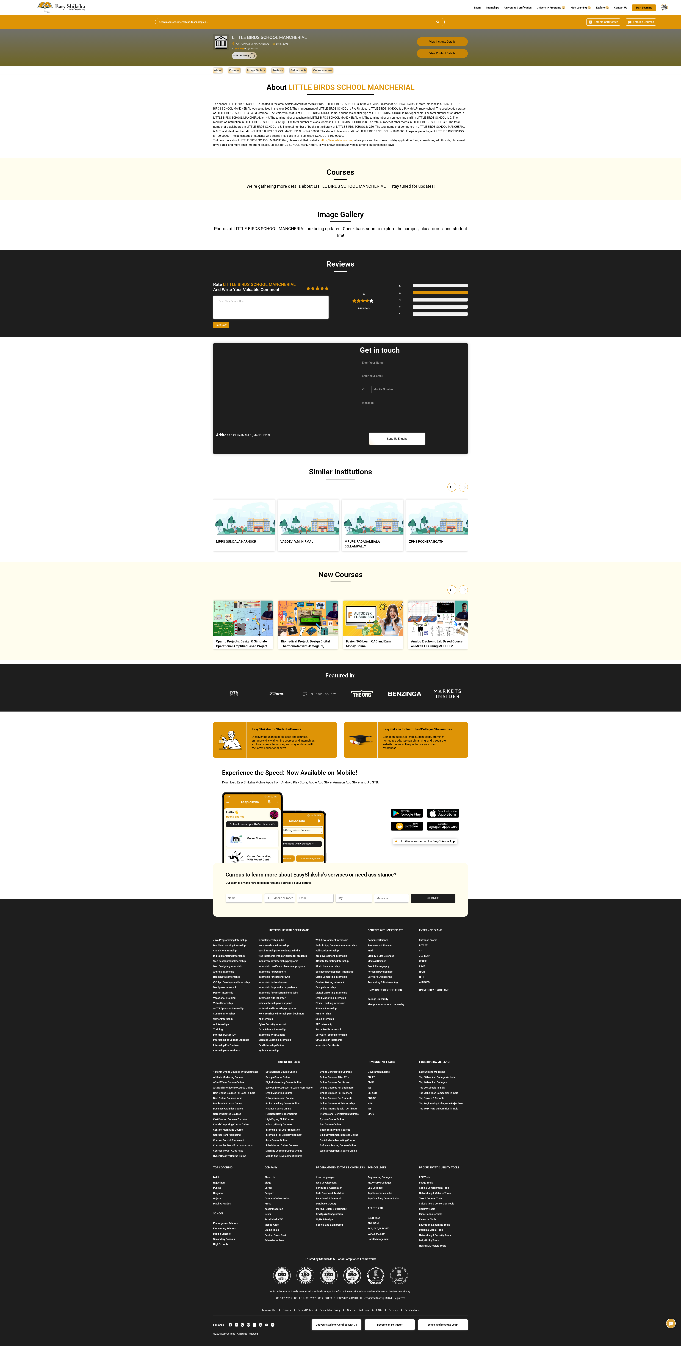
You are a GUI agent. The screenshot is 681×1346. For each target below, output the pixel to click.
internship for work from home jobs (278, 992)
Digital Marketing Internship (229, 955)
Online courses (322, 70)
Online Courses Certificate (335, 1082)
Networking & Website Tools (435, 1193)
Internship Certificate (327, 1045)
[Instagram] (254, 1325)
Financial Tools (427, 1219)
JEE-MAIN (424, 955)
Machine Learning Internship (229, 945)
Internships (492, 7)
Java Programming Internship (230, 940)
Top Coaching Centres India (383, 1198)
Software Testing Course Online (338, 1145)
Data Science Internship (272, 1029)
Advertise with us (274, 1240)
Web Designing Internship (227, 966)
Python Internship (223, 992)
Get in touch (298, 70)
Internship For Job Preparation (282, 1129)
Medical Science (377, 961)
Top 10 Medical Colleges (433, 1082)
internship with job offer (272, 998)
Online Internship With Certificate (339, 1108)
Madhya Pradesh (222, 1203)
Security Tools (427, 1208)
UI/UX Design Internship (328, 1039)
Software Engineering (380, 976)
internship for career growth (274, 976)
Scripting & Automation (329, 1187)
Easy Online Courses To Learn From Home (289, 1087)
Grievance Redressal (358, 1310)
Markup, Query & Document (331, 1208)
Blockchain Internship (327, 966)
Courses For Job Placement (228, 1140)
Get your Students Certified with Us (336, 1324)
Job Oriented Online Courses (281, 1145)
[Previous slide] (451, 589)
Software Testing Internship (331, 1034)
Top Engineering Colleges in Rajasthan (441, 1103)
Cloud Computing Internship (331, 976)
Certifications (412, 1310)
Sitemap (393, 1310)
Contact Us (620, 7)
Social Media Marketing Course (337, 1140)
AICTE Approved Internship (228, 1008)
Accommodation (274, 1208)
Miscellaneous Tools (430, 1214)
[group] (243, 626)
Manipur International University (386, 1004)
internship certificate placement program (282, 966)
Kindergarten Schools (225, 1223)
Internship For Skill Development (283, 1134)
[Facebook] (230, 1325)
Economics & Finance (380, 945)
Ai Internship (266, 1018)
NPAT (422, 971)
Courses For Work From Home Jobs (233, 1145)
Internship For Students (226, 1050)
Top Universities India (380, 1193)
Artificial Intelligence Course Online (233, 1087)
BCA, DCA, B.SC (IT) (378, 1228)
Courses (234, 70)
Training (218, 1029)
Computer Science (378, 940)
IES (369, 1087)
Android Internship (223, 971)
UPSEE (423, 961)
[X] (236, 1325)
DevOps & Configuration (329, 1214)
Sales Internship (324, 1018)
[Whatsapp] (242, 1325)
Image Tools (426, 1182)
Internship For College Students (231, 1039)
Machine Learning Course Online (283, 1150)
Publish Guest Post (275, 1235)
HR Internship (323, 1013)
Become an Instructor (389, 1324)
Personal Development (380, 971)
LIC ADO (372, 1093)
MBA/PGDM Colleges (379, 1182)
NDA (370, 1103)
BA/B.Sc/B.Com (376, 1233)
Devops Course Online (277, 1077)
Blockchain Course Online (227, 1103)
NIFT (422, 976)
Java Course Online (276, 1140)
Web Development (326, 1182)
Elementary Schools (224, 1228)
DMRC (371, 1082)
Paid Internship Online (271, 1045)
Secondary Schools (224, 1239)
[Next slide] (463, 589)
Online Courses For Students (336, 1098)
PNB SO (372, 1098)
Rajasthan (219, 1182)
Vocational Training (224, 998)
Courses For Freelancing (227, 1134)
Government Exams (379, 1071)
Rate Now (221, 325)
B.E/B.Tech (374, 1218)
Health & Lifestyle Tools (432, 1245)
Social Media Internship (328, 1029)
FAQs (379, 1310)
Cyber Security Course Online (229, 1156)
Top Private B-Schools (431, 1098)
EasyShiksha (228, 1333)
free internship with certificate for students (283, 955)
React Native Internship (226, 976)
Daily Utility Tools (429, 1240)
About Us (270, 1177)
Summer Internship (224, 1013)
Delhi (216, 1177)
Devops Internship (325, 987)
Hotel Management (378, 1239)
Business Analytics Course (228, 1108)
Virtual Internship (223, 1003)
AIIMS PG (424, 982)
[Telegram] (272, 1325)
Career (268, 1187)
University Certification (517, 7)
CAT (421, 950)
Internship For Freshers (226, 1045)
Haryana (218, 1193)
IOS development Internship (331, 955)
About (218, 70)
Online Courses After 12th (334, 1077)
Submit (433, 898)
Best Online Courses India (227, 1098)
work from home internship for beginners (281, 1013)
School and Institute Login (443, 1324)
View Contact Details (442, 53)
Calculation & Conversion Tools (436, 1203)
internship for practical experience (278, 987)
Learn (477, 7)
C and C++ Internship (225, 950)
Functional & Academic (329, 1198)
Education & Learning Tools (434, 1224)
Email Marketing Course (278, 1093)
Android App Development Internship (336, 945)
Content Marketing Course (228, 1129)
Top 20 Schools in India (432, 1087)
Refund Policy (305, 1310)
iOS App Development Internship (231, 982)
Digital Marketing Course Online (283, 1082)
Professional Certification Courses (339, 1113)
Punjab (217, 1187)
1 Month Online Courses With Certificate (235, 1071)
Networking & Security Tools (435, 1235)
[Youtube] (266, 1325)
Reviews (277, 70)
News (268, 1214)
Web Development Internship (229, 961)
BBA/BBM (373, 1223)
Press (268, 1203)
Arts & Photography (378, 966)
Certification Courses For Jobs (230, 1119)
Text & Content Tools (430, 1198)
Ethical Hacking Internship (330, 1003)
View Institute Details (442, 41)
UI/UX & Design (324, 1219)
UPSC (371, 1113)
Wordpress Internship (225, 987)
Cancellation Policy (330, 1310)
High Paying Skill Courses (279, 1119)
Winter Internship (223, 1018)
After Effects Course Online (228, 1082)
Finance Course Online (278, 1108)
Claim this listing (241, 55)
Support (269, 1193)
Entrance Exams (428, 940)
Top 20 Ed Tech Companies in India (438, 1093)
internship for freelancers (273, 982)
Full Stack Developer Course (281, 1113)
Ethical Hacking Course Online (282, 1103)
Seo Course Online (330, 1124)
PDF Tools (424, 1177)
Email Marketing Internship (330, 998)
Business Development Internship (334, 971)
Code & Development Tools (434, 1187)
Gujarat (217, 1198)
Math (370, 950)
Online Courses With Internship (337, 1103)
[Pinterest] (248, 1325)
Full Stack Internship (327, 950)
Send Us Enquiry (397, 438)
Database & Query (326, 1203)
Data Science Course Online (281, 1071)
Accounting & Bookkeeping (383, 982)
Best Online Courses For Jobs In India (234, 1093)
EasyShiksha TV (274, 1219)
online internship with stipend (275, 1003)
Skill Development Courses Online (339, 1134)
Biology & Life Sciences (381, 955)
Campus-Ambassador (277, 1198)
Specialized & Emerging (329, 1224)
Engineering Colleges (380, 1177)
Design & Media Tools (431, 1229)
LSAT (422, 966)
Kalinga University (378, 999)
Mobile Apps (272, 1224)
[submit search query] (438, 22)
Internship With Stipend (272, 1034)
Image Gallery (256, 70)
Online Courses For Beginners (336, 1087)
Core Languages (325, 1177)
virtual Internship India (271, 940)
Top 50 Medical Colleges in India (437, 1077)
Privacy (287, 1310)
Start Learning (644, 7)
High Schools (220, 1244)
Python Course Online (332, 1119)
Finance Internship (326, 1008)
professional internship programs (277, 1008)
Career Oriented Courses (227, 1113)
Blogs (268, 1182)
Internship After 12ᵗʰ (224, 1034)
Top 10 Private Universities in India (438, 1108)
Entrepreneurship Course (279, 1098)
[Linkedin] (260, 1325)
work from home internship (274, 945)
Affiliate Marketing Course (228, 1077)
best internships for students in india (279, 950)
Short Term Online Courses (335, 1129)
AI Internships (221, 1024)
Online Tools (272, 1229)
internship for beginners (272, 971)
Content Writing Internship (330, 982)
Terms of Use (269, 1310)
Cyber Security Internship (273, 1024)
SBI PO (371, 1077)
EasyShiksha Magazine (432, 1071)
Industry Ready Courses (278, 1124)
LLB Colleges (375, 1187)
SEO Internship (323, 1024)
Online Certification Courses (336, 1071)
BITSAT (423, 945)
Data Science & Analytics (330, 1193)
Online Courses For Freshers (336, 1093)
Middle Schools (222, 1233)
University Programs (549, 7)
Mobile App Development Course (283, 1156)
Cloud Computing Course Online (231, 1124)
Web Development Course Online (338, 1150)
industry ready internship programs (278, 961)
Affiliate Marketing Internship (332, 961)
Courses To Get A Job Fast (228, 1150)
